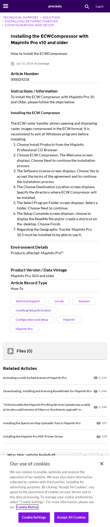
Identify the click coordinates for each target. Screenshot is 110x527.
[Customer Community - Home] (55, 6)
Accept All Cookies (71, 517)
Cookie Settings (34, 517)
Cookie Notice (27, 507)
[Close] (101, 463)
